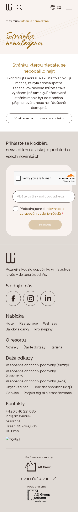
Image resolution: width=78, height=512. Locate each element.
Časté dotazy (35, 347)
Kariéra (56, 347)
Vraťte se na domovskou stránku (39, 118)
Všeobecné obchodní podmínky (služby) (37, 365)
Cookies (12, 393)
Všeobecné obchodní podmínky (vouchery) (31, 373)
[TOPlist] (22, 439)
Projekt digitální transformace (48, 393)
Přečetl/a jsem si (42, 211)
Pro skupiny (44, 329)
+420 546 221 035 (21, 411)
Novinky (12, 347)
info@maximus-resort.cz (18, 418)
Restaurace (29, 323)
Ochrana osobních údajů (52, 387)
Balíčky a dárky (18, 329)
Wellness (50, 323)
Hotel (10, 323)
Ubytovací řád (17, 387)
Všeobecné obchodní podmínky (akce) (36, 381)
